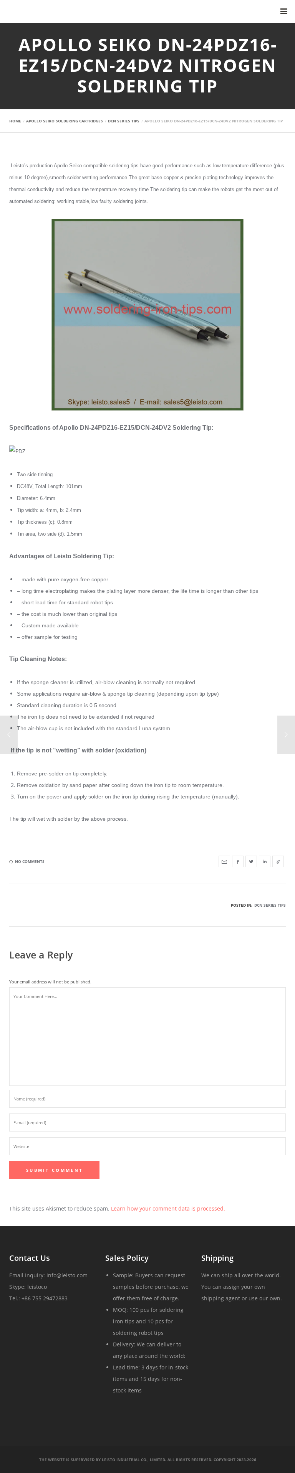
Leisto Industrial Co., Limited (133, 1459)
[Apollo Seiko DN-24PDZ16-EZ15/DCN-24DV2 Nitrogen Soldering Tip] (224, 861)
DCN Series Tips (270, 905)
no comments (30, 861)
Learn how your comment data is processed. (168, 1208)
